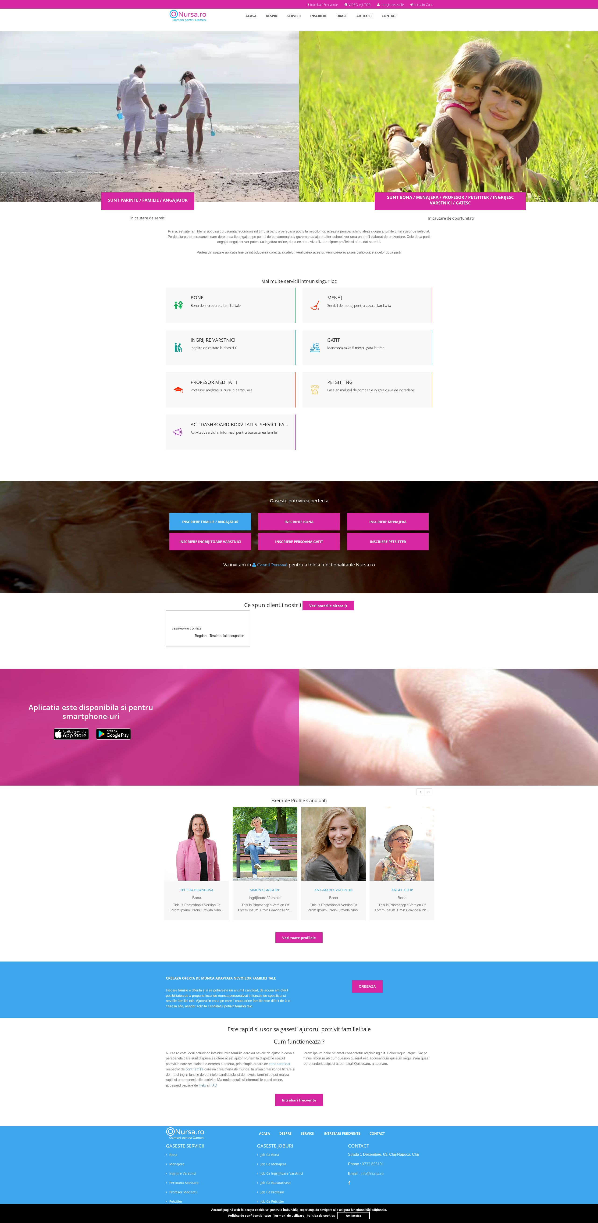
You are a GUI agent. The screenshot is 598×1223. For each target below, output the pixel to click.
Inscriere (318, 16)
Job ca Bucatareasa (275, 1182)
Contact (389, 16)
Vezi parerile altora (326, 605)
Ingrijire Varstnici (182, 1173)
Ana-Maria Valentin (333, 890)
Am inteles (353, 1215)
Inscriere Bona (299, 521)
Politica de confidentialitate (249, 1215)
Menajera (176, 1164)
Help (202, 1085)
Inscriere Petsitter (388, 541)
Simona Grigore (265, 890)
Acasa (251, 16)
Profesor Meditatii (183, 1192)
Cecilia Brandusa (197, 890)
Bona (173, 1154)
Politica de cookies (321, 1215)
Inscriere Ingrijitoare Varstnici (210, 541)
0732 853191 (373, 1163)
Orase (341, 16)
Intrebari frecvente (299, 1100)
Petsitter (175, 1201)
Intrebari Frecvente (324, 4)
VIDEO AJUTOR (359, 4)
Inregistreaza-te (392, 4)
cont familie (194, 1069)
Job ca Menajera (273, 1164)
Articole (364, 16)
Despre (272, 16)
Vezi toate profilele (299, 937)
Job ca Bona (269, 1154)
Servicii (294, 16)
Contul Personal (272, 564)
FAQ (213, 1085)
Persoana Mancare (184, 1182)
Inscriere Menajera (387, 521)
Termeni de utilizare (288, 1215)
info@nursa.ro (372, 1173)
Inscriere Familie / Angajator (210, 521)
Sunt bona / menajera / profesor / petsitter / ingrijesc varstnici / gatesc (450, 200)
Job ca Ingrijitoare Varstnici (281, 1173)
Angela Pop (402, 890)
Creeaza (367, 986)
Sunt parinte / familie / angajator (148, 200)
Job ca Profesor (272, 1192)
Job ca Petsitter (272, 1201)
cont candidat (279, 1063)
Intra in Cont (423, 4)
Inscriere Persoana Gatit (299, 541)
